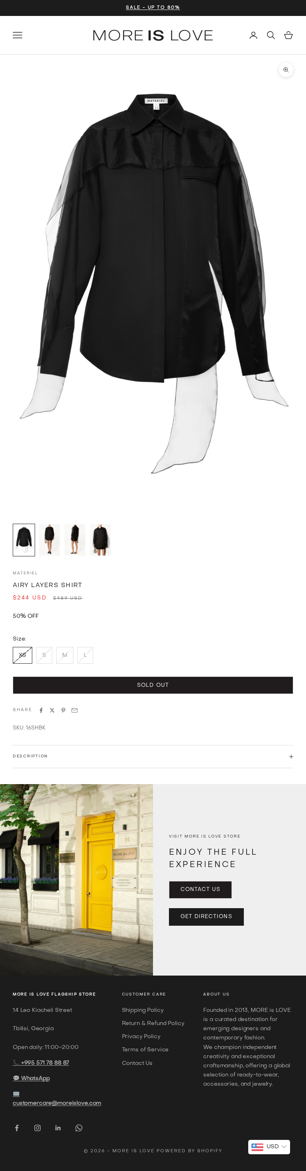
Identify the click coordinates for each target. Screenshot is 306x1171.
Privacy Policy (141, 1036)
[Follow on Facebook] (17, 1128)
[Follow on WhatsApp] (79, 1128)
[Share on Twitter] (52, 710)
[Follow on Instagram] (37, 1128)
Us (226, 994)
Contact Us (200, 889)
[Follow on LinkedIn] (58, 1128)
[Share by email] (74, 710)
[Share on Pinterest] (63, 710)
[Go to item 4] (100, 540)
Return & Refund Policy (153, 1023)
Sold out (153, 685)
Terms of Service (145, 1050)
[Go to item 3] (75, 540)
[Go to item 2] (49, 540)
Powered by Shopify (189, 1151)
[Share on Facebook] (41, 710)
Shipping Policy (143, 1010)
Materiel (25, 573)
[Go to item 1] (24, 540)
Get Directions (206, 916)
